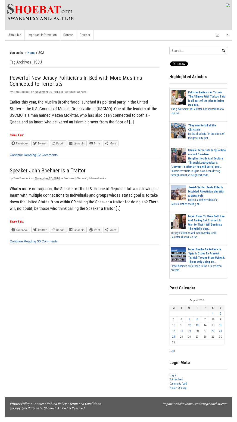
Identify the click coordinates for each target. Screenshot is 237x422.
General (82, 92)
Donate (68, 35)
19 (189, 331)
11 (181, 325)
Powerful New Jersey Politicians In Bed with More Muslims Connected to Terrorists (76, 81)
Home (31, 53)
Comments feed (178, 383)
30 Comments (47, 241)
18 (181, 331)
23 (220, 331)
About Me (14, 35)
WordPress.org (178, 387)
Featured (69, 92)
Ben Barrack (21, 92)
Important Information (42, 35)
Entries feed (176, 379)
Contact (85, 35)
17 (173, 331)
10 (173, 325)
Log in (173, 375)
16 (220, 325)
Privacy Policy (20, 403)
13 (197, 325)
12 (189, 325)
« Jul (172, 351)
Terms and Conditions (84, 403)
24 (173, 336)
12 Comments (47, 155)
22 (213, 331)
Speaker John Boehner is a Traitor (48, 170)
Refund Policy (56, 403)
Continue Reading (23, 155)
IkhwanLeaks (97, 178)
